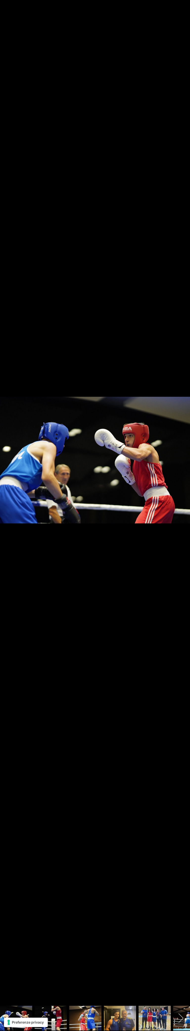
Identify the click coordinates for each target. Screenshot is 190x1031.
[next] (181, 508)
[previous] (8, 508)
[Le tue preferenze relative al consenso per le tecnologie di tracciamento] (26, 1022)
